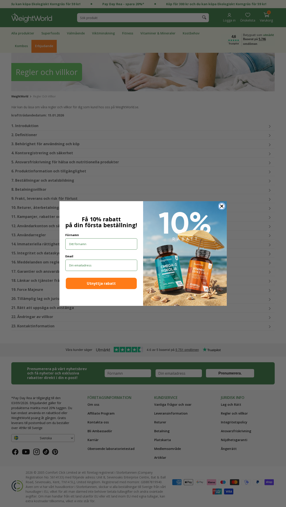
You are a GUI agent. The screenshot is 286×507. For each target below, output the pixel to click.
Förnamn (72, 235)
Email (69, 256)
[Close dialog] (222, 206)
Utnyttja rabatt (101, 283)
